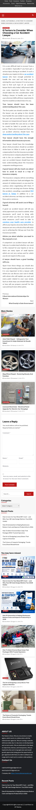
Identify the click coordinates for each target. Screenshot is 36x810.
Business (5, 576)
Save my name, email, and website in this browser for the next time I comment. (17, 477)
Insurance (16, 1)
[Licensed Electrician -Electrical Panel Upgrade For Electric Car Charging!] (18, 393)
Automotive (6, 3)
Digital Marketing (21, 3)
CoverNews (27, 804)
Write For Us (18, 6)
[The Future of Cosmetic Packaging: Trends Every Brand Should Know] (18, 701)
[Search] (33, 15)
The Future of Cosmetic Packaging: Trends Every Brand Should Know (16, 543)
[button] (3, 15)
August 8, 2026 (16, 654)
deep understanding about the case (16, 134)
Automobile (6, 28)
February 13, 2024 (16, 345)
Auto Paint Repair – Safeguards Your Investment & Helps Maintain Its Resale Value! (17, 341)
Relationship (30, 3)
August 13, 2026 (16, 587)
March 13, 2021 (16, 38)
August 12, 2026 (16, 621)
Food (10, 1)
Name (5, 458)
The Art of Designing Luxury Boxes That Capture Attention (16, 537)
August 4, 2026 (16, 686)
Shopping (28, 1)
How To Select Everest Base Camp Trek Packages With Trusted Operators (15, 532)
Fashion (22, 1)
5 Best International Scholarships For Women (16, 296)
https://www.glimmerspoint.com (21, 773)
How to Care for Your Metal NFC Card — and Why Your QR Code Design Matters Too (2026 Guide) (17, 519)
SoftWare (5, 611)
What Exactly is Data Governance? (21, 302)
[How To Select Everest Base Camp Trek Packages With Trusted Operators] (18, 636)
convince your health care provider (17, 222)
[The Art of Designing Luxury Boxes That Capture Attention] (18, 669)
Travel (13, 3)
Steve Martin (7, 38)
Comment (6, 433)
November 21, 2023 (17, 378)
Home (6, 1)
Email (21, 458)
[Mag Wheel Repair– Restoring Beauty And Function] (18, 360)
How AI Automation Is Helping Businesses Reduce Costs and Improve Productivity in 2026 (18, 526)
